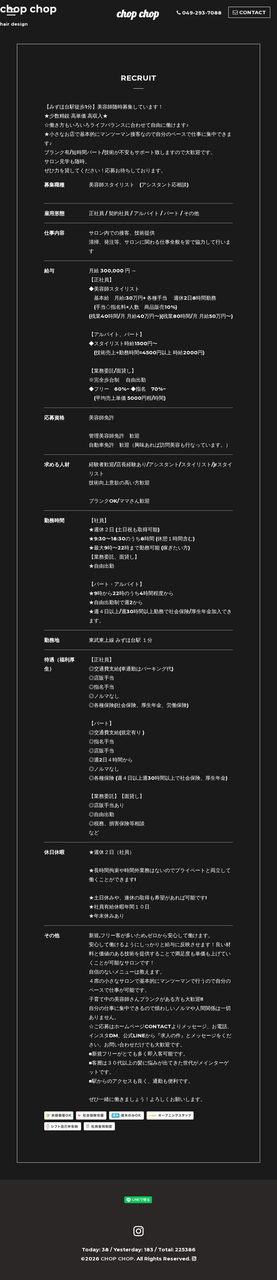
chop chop (138, 13)
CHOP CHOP (117, 1258)
